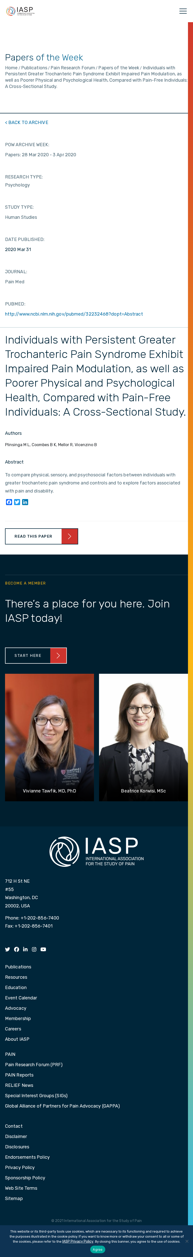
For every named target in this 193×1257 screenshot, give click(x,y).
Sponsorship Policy (25, 1178)
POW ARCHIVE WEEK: (27, 144)
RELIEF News (19, 1085)
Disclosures (17, 1147)
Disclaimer (16, 1136)
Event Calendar (21, 998)
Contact (14, 1126)
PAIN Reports (19, 1075)
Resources (16, 977)
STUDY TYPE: (19, 207)
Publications (18, 967)
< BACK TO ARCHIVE (26, 122)
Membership (18, 1018)
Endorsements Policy (27, 1157)
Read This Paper (34, 536)
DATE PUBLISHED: (25, 239)
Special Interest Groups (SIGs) (36, 1095)
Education (16, 987)
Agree (98, 1249)
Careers (13, 1029)
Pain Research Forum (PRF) (34, 1064)
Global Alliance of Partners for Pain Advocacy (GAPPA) (62, 1106)
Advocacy (15, 1008)
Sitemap (14, 1198)
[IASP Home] (20, 11)
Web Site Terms (21, 1188)
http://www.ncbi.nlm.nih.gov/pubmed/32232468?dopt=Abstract (74, 314)
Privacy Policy (20, 1167)
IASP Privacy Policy (77, 1241)
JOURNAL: (16, 271)
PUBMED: (15, 304)
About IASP (17, 1039)
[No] (186, 1241)
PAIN (10, 1054)
